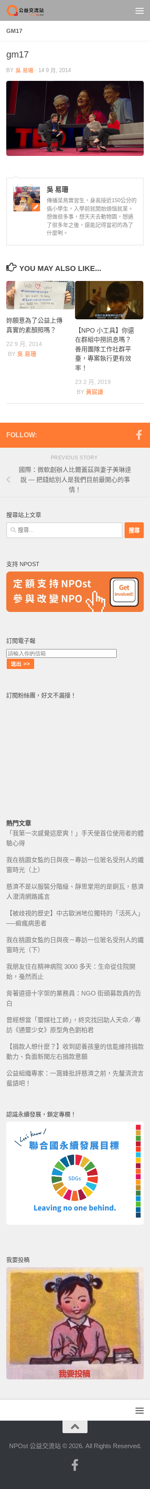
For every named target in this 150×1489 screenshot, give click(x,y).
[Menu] (139, 10)
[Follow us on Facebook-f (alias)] (139, 435)
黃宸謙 (94, 392)
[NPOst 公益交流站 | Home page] (32, 10)
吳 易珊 (24, 70)
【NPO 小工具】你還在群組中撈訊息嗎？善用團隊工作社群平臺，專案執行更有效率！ (104, 349)
